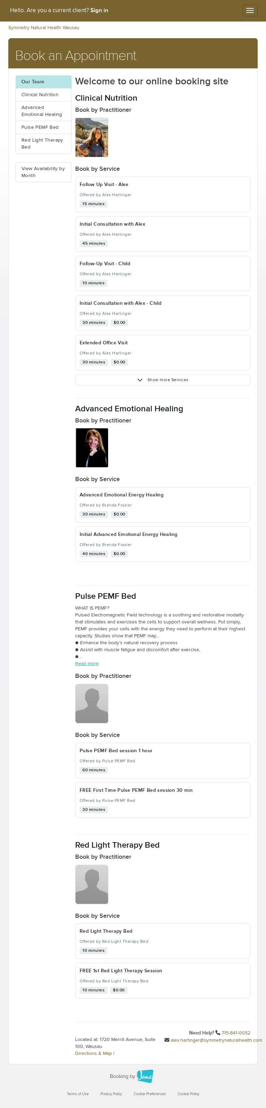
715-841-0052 (236, 1033)
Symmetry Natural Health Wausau (43, 27)
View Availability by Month (43, 172)
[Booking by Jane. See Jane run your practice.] (133, 1076)
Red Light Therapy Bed (42, 144)
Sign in (99, 10)
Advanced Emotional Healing (41, 111)
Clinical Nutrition (40, 94)
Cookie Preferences (150, 1094)
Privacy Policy (111, 1094)
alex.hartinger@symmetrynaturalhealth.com (216, 1040)
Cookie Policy (188, 1094)
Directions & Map (93, 1053)
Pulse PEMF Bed (40, 127)
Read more (87, 663)
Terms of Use (78, 1094)
